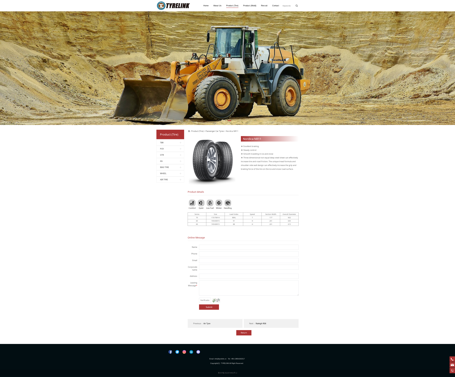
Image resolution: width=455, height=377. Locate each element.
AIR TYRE (164, 179)
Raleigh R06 (261, 323)
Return (244, 332)
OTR (162, 155)
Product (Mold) (249, 6)
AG (161, 161)
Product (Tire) (232, 6)
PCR (162, 148)
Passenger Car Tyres (215, 131)
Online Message (196, 237)
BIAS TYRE (164, 167)
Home (206, 6)
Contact (275, 6)
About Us (217, 6)
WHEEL (163, 173)
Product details (196, 191)
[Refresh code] (216, 300)
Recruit (264, 6)
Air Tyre (206, 323)
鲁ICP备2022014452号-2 (227, 373)
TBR (162, 142)
